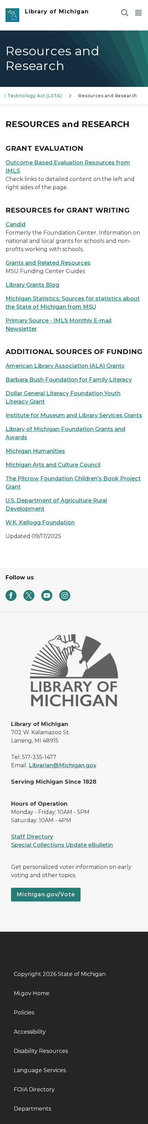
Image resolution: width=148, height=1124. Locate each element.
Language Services (40, 1070)
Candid (15, 224)
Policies (24, 1012)
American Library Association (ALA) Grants (65, 366)
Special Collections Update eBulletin (62, 845)
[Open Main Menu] (138, 12)
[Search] (124, 12)
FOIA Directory (34, 1089)
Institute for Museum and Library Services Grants (74, 415)
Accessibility (30, 1032)
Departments (32, 1108)
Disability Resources (41, 1051)
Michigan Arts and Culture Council (53, 465)
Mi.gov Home (32, 993)
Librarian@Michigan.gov (62, 765)
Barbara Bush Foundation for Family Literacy (69, 379)
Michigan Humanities (35, 451)
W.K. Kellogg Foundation (40, 522)
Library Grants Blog (32, 285)
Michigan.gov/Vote (46, 894)
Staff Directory (32, 836)
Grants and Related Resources (48, 263)
